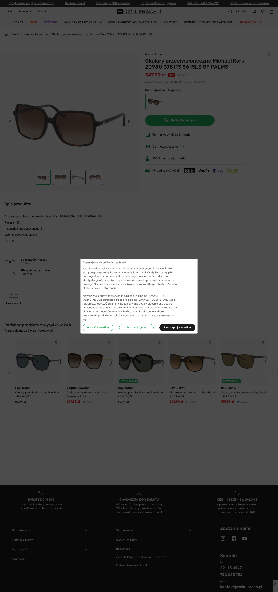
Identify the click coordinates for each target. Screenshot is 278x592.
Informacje (109, 288)
